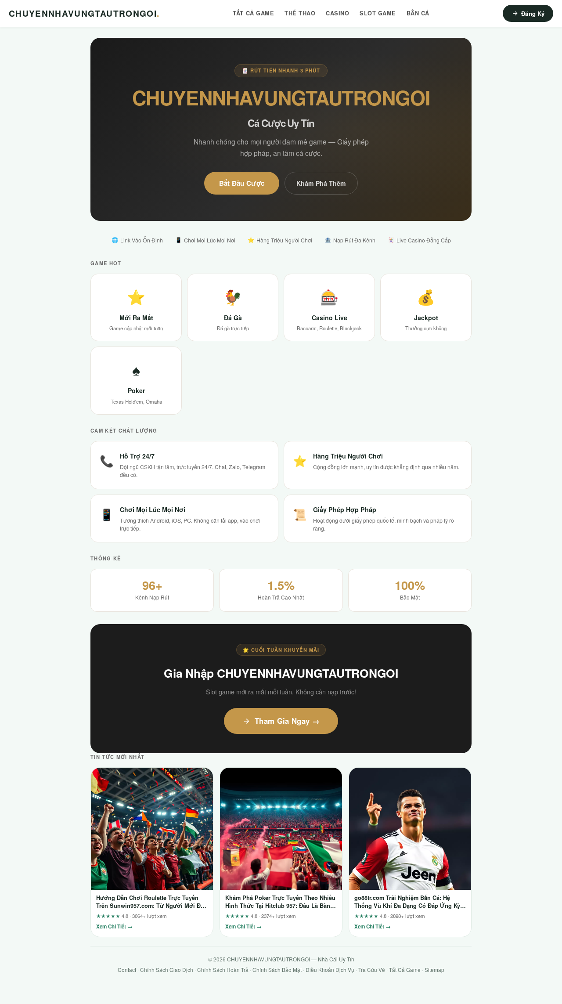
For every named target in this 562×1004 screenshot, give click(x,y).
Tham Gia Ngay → (287, 720)
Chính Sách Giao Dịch (166, 969)
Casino (337, 13)
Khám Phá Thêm (321, 183)
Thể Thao (300, 13)
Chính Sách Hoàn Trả (223, 969)
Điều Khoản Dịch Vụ (330, 969)
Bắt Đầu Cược (242, 183)
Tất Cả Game (253, 13)
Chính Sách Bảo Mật (277, 969)
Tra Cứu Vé (371, 969)
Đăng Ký (532, 13)
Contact (127, 969)
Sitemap (434, 969)
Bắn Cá (418, 13)
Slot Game (378, 13)
